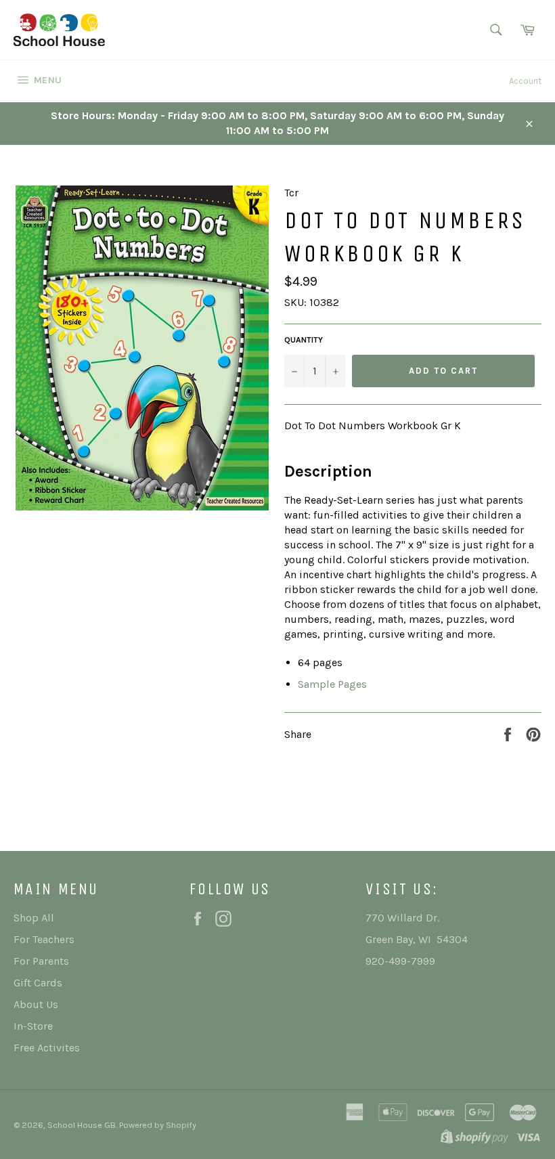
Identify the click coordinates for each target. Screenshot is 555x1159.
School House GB (81, 1125)
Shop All (34, 917)
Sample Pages (332, 684)
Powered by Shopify (157, 1125)
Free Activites (47, 1047)
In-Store (33, 1026)
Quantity (303, 340)
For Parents (41, 961)
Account (525, 81)
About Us (36, 1004)
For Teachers (44, 939)
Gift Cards (38, 982)
